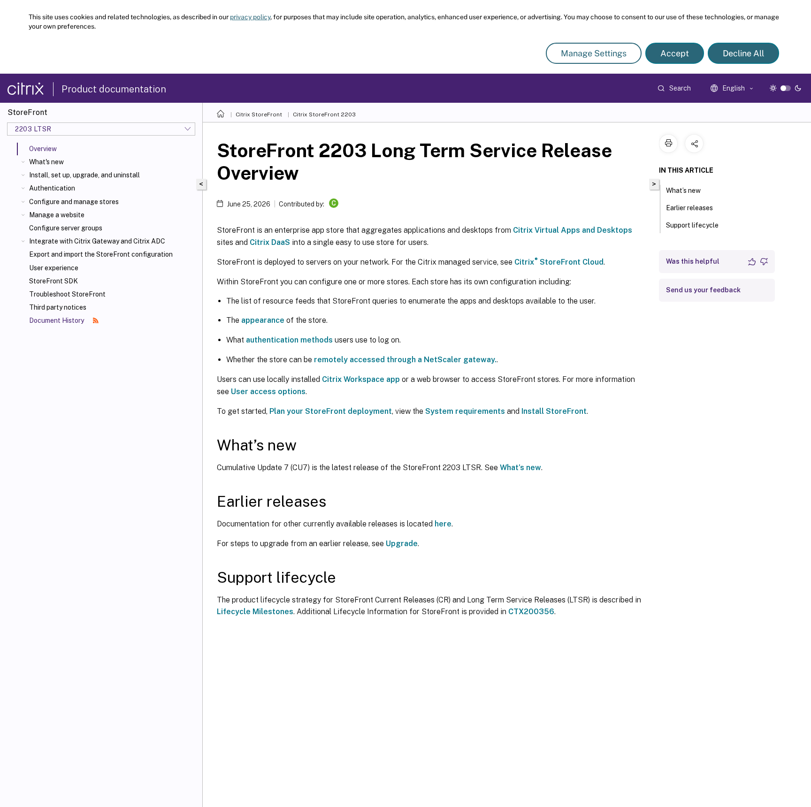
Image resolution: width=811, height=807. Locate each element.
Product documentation (113, 89)
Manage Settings (594, 53)
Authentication (52, 188)
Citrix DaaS (270, 242)
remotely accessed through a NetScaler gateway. (405, 359)
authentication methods (289, 339)
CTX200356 (531, 611)
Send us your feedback (703, 290)
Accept (674, 53)
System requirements (465, 411)
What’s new (520, 467)
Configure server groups (65, 228)
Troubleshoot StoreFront (67, 294)
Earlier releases (689, 208)
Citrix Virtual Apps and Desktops (572, 230)
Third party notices (57, 307)
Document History (57, 320)
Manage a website (56, 215)
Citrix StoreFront (259, 114)
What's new (46, 162)
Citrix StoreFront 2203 (324, 114)
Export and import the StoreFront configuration (101, 254)
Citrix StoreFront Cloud (559, 262)
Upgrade (402, 543)
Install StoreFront (554, 411)
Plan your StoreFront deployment (330, 411)
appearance (262, 320)
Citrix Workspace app (361, 379)
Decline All (743, 53)
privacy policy (250, 17)
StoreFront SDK (53, 281)
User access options (268, 391)
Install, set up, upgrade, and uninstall (84, 175)
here (443, 523)
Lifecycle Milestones (255, 611)
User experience (53, 268)
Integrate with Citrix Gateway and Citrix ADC (97, 241)
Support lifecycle (692, 225)
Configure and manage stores (74, 202)
